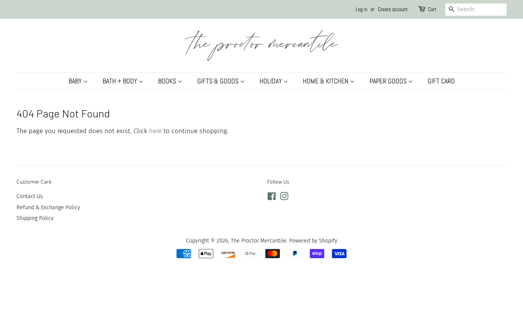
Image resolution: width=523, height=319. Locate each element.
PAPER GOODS (388, 80)
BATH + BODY (121, 80)
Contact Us (29, 196)
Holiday (271, 80)
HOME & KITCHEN (326, 80)
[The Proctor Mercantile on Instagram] (284, 197)
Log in (361, 9)
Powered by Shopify (313, 240)
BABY (76, 80)
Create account (393, 9)
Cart (432, 9)
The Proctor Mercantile (258, 240)
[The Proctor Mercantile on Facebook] (271, 197)
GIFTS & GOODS (218, 80)
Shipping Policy (35, 218)
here (155, 131)
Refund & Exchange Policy (48, 207)
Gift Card (441, 80)
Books (168, 80)
